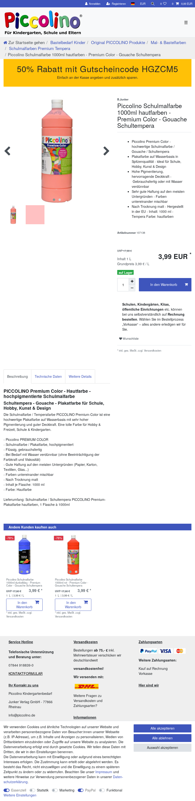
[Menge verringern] (132, 288)
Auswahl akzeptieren (162, 747)
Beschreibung (17, 376)
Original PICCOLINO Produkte (117, 42)
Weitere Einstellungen (20, 795)
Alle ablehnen (162, 738)
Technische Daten (48, 376)
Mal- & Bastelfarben (168, 42)
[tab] (17, 376)
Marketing (66, 790)
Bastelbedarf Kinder (67, 42)
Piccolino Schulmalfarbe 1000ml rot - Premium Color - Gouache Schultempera (71, 582)
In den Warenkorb (163, 284)
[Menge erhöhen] (132, 281)
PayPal (90, 790)
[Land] (132, 3)
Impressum (103, 771)
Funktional (114, 790)
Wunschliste (130, 338)
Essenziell (18, 790)
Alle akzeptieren (163, 728)
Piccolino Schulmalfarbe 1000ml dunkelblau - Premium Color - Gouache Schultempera (24, 582)
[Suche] (153, 3)
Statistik (43, 790)
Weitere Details (80, 376)
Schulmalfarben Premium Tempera (39, 48)
